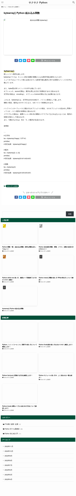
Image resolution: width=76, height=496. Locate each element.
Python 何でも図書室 (12, 186)
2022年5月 (8, 474)
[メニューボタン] (2, 2)
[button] (16, 60)
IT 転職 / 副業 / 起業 (13, 424)
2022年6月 (8, 470)
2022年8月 (8, 460)
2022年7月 (8, 465)
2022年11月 (9, 446)
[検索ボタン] (73, 2)
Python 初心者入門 (13, 433)
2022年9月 (8, 456)
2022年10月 (9, 451)
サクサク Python (38, 2)
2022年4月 (8, 479)
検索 (69, 214)
